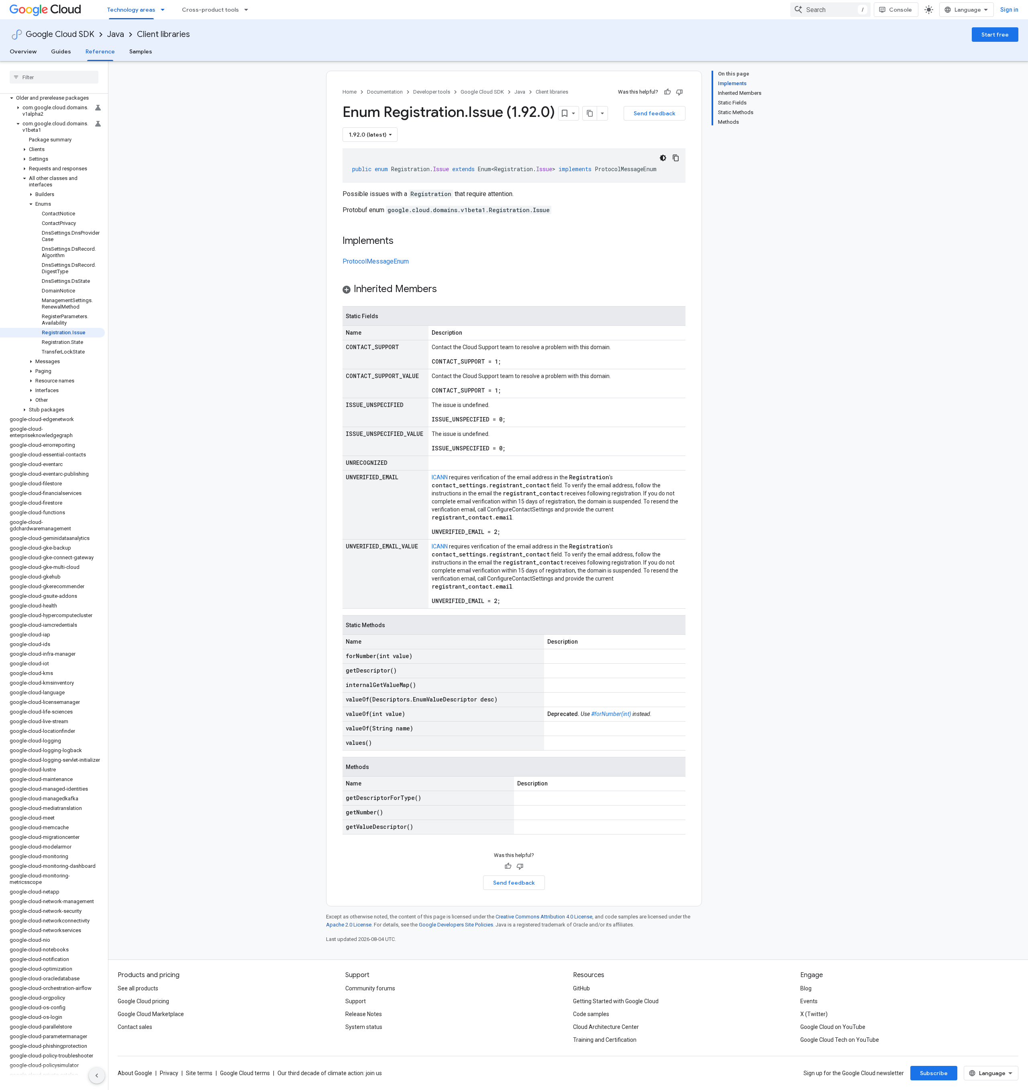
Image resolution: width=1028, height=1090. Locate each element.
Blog (806, 988)
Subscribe (934, 1073)
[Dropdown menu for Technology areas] (165, 9)
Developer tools (431, 92)
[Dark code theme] (663, 157)
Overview (23, 51)
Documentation (385, 92)
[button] (52, 98)
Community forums (370, 988)
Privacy (169, 1073)
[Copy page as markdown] (590, 113)
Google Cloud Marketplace (151, 1014)
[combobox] (830, 9)
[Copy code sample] (675, 157)
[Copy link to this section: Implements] (402, 241)
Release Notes (363, 1014)
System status (363, 1027)
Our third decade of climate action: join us (329, 1073)
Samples (140, 51)
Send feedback (654, 113)
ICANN (440, 477)
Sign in (1009, 9)
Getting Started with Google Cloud (616, 1001)
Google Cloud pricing (143, 1001)
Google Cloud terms (245, 1073)
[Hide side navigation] (97, 1076)
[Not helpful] (679, 92)
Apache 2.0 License (348, 925)
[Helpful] (667, 92)
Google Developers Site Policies (456, 925)
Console (900, 9)
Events (809, 1001)
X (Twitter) (814, 1014)
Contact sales (135, 1027)
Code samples (591, 1014)
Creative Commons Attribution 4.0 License (544, 917)
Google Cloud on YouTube (832, 1027)
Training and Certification (604, 1040)
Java (115, 34)
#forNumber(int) (611, 714)
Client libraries (163, 34)
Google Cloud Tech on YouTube (839, 1040)
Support (355, 1001)
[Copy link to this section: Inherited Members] (445, 289)
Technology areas (131, 9)
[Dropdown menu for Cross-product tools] (248, 9)
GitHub (581, 988)
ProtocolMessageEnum (376, 261)
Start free (995, 34)
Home (350, 92)
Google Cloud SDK (60, 34)
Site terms (199, 1073)
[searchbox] (54, 77)
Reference (100, 51)
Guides (61, 51)
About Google (135, 1073)
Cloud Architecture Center (606, 1027)
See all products (138, 988)
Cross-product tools (210, 9)
